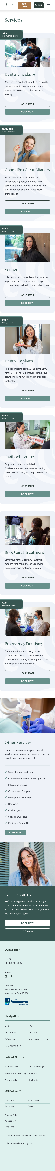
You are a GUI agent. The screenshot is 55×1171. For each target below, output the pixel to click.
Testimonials (11, 1080)
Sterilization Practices (39, 1039)
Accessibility (11, 1121)
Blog (7, 1026)
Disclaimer (10, 1126)
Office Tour (10, 1039)
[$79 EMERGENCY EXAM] (27, 621)
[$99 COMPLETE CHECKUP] (27, 52)
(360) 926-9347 (13, 963)
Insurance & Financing (15, 1073)
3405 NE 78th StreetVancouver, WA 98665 (17, 991)
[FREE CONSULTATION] (27, 247)
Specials (33, 1073)
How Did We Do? (13, 1046)
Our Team (33, 1032)
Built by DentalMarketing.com (19, 1143)
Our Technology (36, 1066)
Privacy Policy (12, 1115)
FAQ (31, 1026)
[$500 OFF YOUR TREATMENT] (27, 147)
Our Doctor (10, 1032)
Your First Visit (12, 1066)
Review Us (33, 1080)
